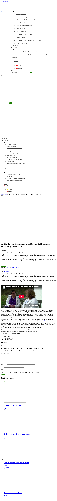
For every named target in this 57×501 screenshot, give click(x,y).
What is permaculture (21, 14)
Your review (4, 364)
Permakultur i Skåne (21, 28)
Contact (14, 59)
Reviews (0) (6, 271)
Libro (5, 194)
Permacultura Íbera (20, 37)
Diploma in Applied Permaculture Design (26, 19)
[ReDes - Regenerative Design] (5, 65)
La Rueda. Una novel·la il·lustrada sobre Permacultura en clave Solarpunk (33, 54)
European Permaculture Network (24, 34)
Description (6, 270)
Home (13, 4)
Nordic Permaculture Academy (23, 22)
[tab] (30, 270)
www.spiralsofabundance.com (46, 320)
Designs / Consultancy (21, 17)
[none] (15, 142)
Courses (14, 7)
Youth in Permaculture (21, 43)
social (19, 267)
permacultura (14, 267)
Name (2, 366)
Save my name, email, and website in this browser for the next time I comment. (20, 372)
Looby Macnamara (40, 254)
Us (13, 6)
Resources (14, 57)
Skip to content (4, 1)
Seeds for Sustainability (21, 31)
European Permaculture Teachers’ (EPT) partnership (28, 40)
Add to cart (3, 266)
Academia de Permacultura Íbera (24, 25)
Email (2, 369)
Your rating (4, 353)
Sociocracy (15, 45)
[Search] (31, 72)
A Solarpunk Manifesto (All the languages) (26, 51)
